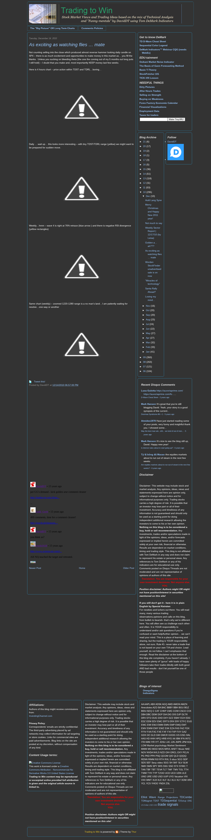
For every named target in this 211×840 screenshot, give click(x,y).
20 (144, 146)
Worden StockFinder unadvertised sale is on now (153, 269)
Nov (148, 305)
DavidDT (172, 141)
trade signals (168, 804)
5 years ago (169, 414)
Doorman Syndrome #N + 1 (152, 414)
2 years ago (164, 397)
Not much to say (153, 223)
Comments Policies (92, 28)
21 (144, 141)
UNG (189, 801)
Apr (148, 337)
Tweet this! (39, 381)
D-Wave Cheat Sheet (149, 397)
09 (144, 357)
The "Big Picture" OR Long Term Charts (52, 28)
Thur (133, 831)
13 (144, 178)
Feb (148, 347)
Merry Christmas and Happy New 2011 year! (152, 211)
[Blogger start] (117, 831)
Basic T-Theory (147, 69)
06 (144, 371)
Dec (148, 196)
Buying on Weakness (151, 99)
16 (144, 164)
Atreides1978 (148, 421)
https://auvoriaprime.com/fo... (159, 394)
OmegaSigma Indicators (150, 691)
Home (82, 568)
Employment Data (149, 111)
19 (144, 151)
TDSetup (182, 801)
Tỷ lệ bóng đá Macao (153, 454)
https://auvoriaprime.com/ (169, 390)
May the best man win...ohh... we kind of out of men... (162, 431)
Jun (148, 328)
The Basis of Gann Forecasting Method (161, 66)
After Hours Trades (150, 91)
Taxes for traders (148, 115)
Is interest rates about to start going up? (157, 448)
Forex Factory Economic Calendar (158, 103)
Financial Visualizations (152, 107)
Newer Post (35, 568)
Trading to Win (92, 831)
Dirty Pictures (147, 87)
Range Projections (168, 797)
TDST (156, 800)
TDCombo (186, 797)
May (148, 333)
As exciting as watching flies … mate (67, 44)
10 (144, 192)
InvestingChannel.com (40, 716)
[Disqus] (81, 436)
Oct (148, 310)
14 (144, 173)
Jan (148, 351)
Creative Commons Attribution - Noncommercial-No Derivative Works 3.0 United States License (51, 769)
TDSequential (168, 800)
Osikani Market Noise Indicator (156, 62)
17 (144, 160)
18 (144, 155)
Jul (148, 324)
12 (144, 183)
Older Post (128, 568)
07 (144, 366)
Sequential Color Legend (153, 45)
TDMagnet (146, 800)
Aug (148, 319)
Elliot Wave (148, 797)
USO (155, 805)
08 (144, 362)
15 (144, 169)
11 (144, 187)
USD (151, 805)
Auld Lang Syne (153, 200)
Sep (148, 315)
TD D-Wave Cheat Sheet (152, 41)
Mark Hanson (148, 404)
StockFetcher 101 (149, 74)
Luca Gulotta (148, 390)
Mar (148, 342)
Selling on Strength (150, 95)
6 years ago (179, 448)
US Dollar (145, 805)
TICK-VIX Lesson (148, 78)
